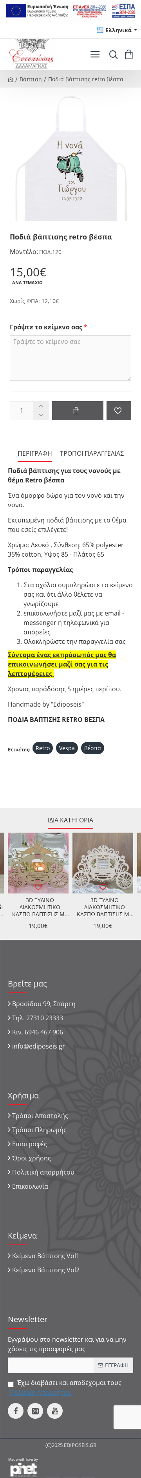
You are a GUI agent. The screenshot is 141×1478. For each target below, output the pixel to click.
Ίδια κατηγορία (70, 820)
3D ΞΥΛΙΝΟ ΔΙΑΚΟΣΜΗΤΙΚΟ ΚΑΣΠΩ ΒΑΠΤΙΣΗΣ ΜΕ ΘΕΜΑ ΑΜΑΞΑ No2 (104, 908)
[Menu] (95, 54)
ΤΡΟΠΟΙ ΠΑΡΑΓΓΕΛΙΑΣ (92, 453)
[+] (41, 406)
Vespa (67, 748)
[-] (41, 415)
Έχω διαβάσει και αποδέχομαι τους (65, 1387)
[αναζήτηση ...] (111, 54)
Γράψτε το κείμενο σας (46, 327)
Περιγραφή (35, 453)
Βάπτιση (31, 79)
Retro (43, 748)
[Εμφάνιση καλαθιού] (130, 54)
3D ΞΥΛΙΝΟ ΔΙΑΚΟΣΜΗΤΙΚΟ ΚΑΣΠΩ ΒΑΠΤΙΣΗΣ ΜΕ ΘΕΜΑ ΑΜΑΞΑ (40, 908)
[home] (10, 79)
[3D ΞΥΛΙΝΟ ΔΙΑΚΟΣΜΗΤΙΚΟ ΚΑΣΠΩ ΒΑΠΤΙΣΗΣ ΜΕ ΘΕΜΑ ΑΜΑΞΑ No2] (102, 863)
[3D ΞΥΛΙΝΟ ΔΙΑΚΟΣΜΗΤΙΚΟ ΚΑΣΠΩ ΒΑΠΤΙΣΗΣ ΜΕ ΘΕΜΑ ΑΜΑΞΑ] (38, 863)
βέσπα (92, 748)
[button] (77, 410)
